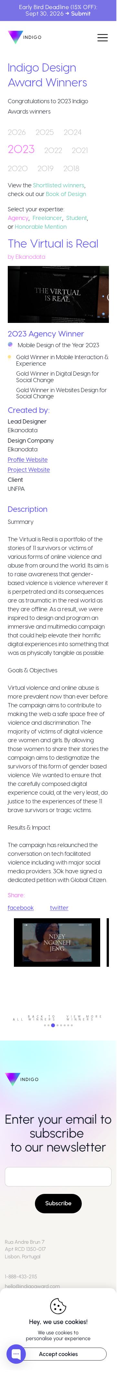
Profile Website (28, 459)
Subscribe (58, 1203)
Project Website (29, 469)
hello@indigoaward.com (32, 1286)
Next (114, 968)
